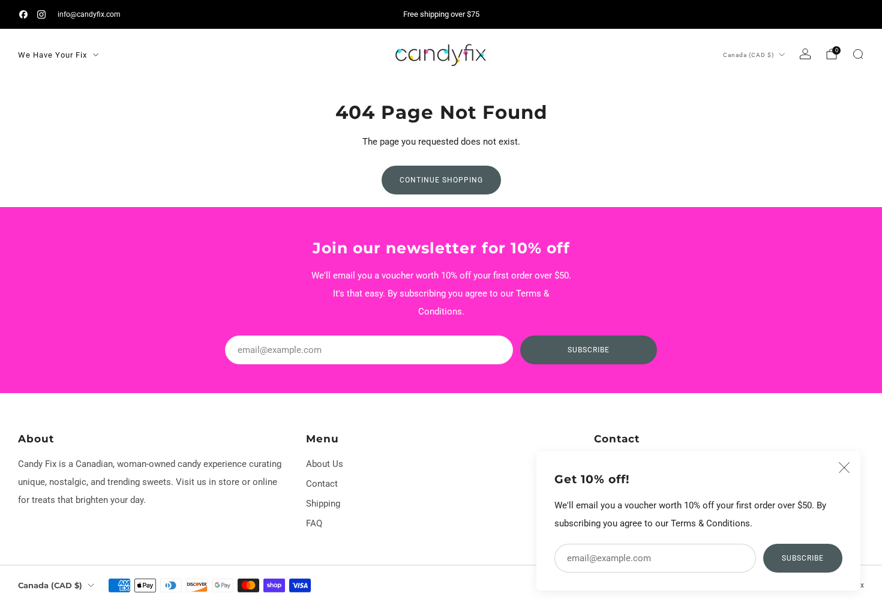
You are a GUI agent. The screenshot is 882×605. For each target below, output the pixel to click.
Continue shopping (441, 180)
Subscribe (803, 558)
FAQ (314, 523)
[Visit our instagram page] (41, 14)
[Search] (858, 54)
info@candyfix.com (89, 14)
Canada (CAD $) (748, 55)
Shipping (323, 503)
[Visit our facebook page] (23, 14)
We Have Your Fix (52, 54)
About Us (324, 464)
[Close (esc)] (844, 467)
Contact (322, 483)
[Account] (805, 54)
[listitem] (441, 14)
